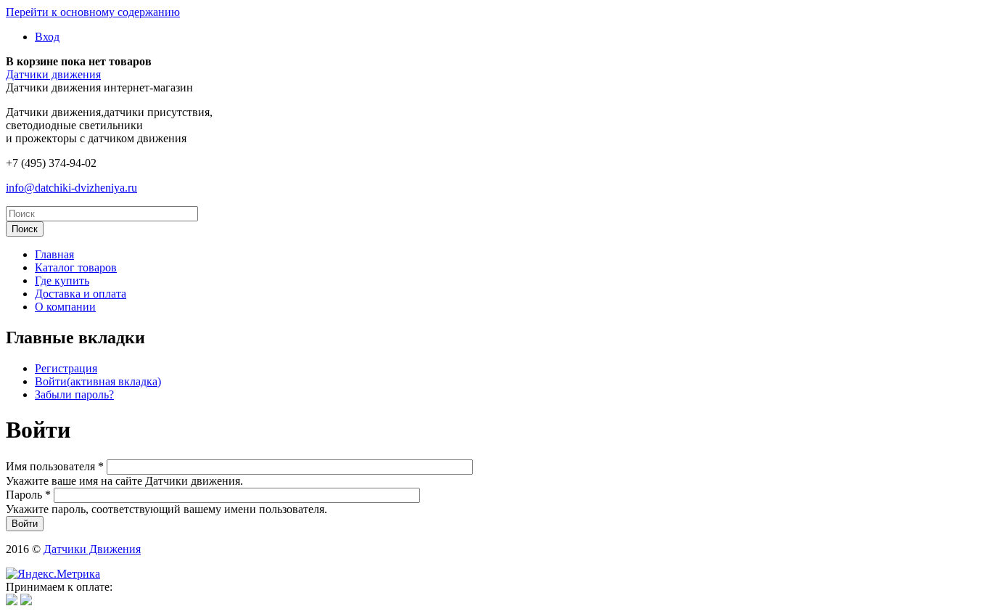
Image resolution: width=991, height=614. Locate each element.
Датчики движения (53, 74)
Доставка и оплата (80, 293)
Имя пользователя (55, 466)
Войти (98, 381)
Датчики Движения (92, 549)
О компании (65, 306)
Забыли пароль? (74, 394)
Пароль (28, 494)
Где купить (62, 280)
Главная (54, 254)
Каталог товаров (76, 267)
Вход (47, 36)
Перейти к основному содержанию (93, 12)
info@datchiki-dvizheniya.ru (71, 187)
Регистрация (66, 368)
